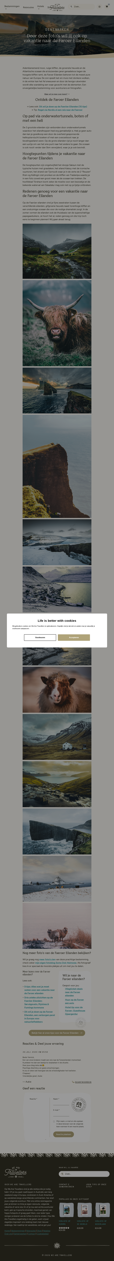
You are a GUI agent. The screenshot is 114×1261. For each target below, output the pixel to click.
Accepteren (74, 637)
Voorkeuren (40, 637)
